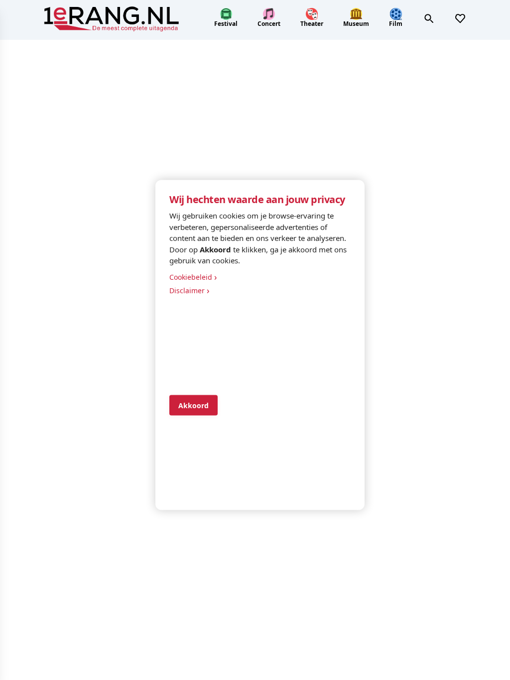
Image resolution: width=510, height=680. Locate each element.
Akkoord (193, 405)
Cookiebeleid (193, 276)
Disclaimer (189, 290)
